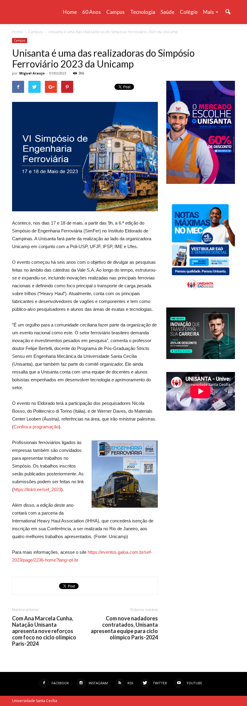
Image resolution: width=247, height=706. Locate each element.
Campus (115, 12)
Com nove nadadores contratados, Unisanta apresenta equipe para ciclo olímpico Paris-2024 (124, 628)
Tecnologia (142, 12)
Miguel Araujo (32, 73)
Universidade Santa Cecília (34, 700)
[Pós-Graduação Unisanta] (200, 357)
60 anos (91, 12)
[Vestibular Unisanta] (200, 182)
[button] (227, 12)
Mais (208, 12)
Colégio (189, 12)
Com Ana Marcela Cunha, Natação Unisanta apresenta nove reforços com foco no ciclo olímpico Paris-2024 (44, 631)
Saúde (167, 12)
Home (70, 12)
